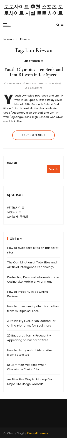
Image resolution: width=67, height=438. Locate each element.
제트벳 (58, 83)
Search (12, 163)
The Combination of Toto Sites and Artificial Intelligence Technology (32, 264)
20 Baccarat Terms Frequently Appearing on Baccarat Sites (29, 337)
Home (7, 39)
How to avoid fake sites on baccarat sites (33, 250)
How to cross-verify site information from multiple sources (33, 308)
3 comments (35, 88)
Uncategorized (33, 61)
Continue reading (33, 135)
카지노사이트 (15, 207)
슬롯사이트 (14, 212)
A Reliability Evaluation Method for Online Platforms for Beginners (31, 323)
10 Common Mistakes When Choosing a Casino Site (26, 367)
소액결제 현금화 (17, 217)
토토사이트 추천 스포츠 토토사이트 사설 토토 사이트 (33, 10)
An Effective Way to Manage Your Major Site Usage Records (31, 381)
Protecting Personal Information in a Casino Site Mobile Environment (33, 279)
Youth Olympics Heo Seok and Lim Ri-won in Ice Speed (33, 72)
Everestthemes (37, 433)
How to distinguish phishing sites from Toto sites (30, 352)
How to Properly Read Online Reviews (27, 294)
